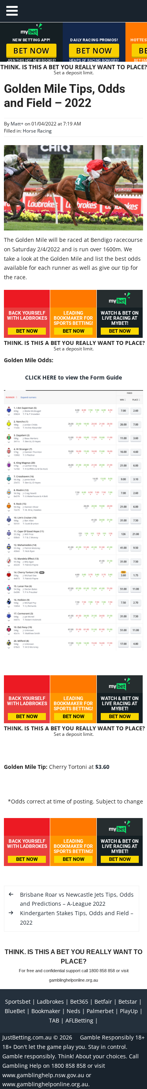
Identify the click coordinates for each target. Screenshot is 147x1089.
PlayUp (129, 1011)
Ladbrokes (50, 1001)
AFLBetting (79, 1020)
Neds (73, 1011)
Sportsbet (18, 1001)
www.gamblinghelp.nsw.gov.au (43, 1075)
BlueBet (15, 1011)
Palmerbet (100, 1011)
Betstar (127, 1001)
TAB (54, 1020)
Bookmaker (45, 1011)
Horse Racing (37, 130)
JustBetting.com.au (27, 1037)
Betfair (103, 1001)
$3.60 (102, 766)
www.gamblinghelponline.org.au (45, 1084)
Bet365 (79, 1001)
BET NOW (31, 51)
